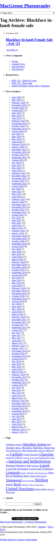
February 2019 (18, 288)
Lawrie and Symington (41, 468)
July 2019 (16, 278)
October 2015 (18, 380)
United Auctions (20, 488)
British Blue (32, 450)
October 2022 (18, 181)
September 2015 (19, 382)
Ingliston (35, 466)
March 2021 (17, 228)
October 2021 (18, 210)
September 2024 (19, 128)
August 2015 (18, 385)
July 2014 (16, 416)
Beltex (19, 448)
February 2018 (18, 317)
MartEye (24, 473)
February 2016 (18, 374)
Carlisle (16, 454)
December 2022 (19, 176)
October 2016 (18, 353)
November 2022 (19, 178)
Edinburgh (10, 458)
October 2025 (18, 108)
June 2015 (16, 390)
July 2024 (16, 134)
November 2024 (19, 123)
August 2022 (18, 186)
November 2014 (19, 406)
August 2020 (18, 246)
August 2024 (18, 131)
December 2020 (19, 236)
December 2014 (19, 403)
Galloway (19, 458)
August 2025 (18, 110)
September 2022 (19, 183)
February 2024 (18, 144)
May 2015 (16, 393)
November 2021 (19, 207)
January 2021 (18, 233)
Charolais (46, 454)
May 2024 (16, 139)
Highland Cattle (23, 465)
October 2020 (18, 241)
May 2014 (16, 421)
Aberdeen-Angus (14, 444)
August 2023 (18, 160)
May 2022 (16, 194)
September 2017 (19, 327)
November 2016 (19, 351)
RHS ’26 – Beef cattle (22, 83)
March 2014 (17, 427)
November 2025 (19, 105)
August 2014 (18, 414)
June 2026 (16, 97)
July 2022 (16, 189)
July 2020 (16, 249)
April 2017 (17, 340)
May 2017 (16, 338)
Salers (32, 476)
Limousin (13, 472)
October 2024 (18, 126)
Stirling (41, 479)
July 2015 (16, 387)
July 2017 (16, 332)
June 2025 (16, 113)
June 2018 (16, 306)
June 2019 (16, 280)
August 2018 (18, 301)
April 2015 (17, 395)
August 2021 (18, 215)
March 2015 (17, 398)
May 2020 (16, 254)
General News (18, 64)
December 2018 (19, 291)
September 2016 (19, 356)
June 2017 (16, 335)
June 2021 (16, 220)
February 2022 (18, 199)
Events (15, 61)
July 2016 (16, 361)
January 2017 (18, 348)
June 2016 (16, 364)
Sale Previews (18, 66)
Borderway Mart (18, 450)
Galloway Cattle (28, 458)
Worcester (10, 492)
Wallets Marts (40, 489)
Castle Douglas (31, 454)
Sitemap (42, 527)
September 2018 (19, 298)
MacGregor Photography (25, 5)
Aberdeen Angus (34, 444)
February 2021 (18, 230)
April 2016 (17, 369)
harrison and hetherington (30, 461)
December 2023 (19, 149)
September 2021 (19, 212)
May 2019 (16, 283)
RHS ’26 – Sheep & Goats (24, 80)
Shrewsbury (41, 476)
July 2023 (16, 162)
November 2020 (19, 238)
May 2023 (16, 168)
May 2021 (16, 223)
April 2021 (17, 225)
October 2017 (18, 325)
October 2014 (18, 408)
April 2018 (17, 312)
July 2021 (16, 217)
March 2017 (17, 343)
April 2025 (17, 118)
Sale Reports (17, 69)
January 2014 (18, 432)
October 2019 (18, 270)
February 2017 (18, 346)
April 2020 (17, 257)
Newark (30, 473)
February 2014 (18, 429)
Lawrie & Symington (17, 468)
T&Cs (50, 527)
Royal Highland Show (17, 475)
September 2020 (19, 244)
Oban (51, 472)
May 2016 (16, 366)
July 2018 (16, 304)
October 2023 (18, 155)
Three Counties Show (36, 485)
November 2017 (19, 322)
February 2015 (18, 400)
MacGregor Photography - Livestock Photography (23, 522)
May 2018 (16, 309)
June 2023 (16, 165)
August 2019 (18, 275)
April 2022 (17, 196)
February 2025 (18, 121)
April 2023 (17, 170)
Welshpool (50, 489)
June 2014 (16, 419)
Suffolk (9, 484)
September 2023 (19, 157)
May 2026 (16, 100)
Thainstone (25, 485)
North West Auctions (41, 473)
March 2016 (17, 372)
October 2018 (18, 296)
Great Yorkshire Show (42, 458)
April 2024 (17, 142)
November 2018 (19, 293)
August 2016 (18, 359)
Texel (17, 484)
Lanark (45, 465)
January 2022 (18, 202)
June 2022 (16, 191)
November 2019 (19, 267)
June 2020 (16, 251)
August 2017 (18, 330)
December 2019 (19, 264)
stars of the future (28, 481)
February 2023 (18, 173)
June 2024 (16, 136)
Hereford (10, 465)
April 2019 (17, 285)
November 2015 (19, 377)
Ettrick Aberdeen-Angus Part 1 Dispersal (31, 86)
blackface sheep (41, 447)
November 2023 (19, 152)
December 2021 (19, 204)
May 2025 (16, 115)
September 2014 (19, 411)
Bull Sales (41, 451)
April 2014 (17, 424)
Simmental (14, 480)
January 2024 (18, 147)
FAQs (3, 529)
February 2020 (18, 262)
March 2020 (17, 259)
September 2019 (19, 272)
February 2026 (18, 102)
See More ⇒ (12, 50)
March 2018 (17, 314)
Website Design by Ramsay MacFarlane (18, 539)
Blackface (27, 447)
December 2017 (19, 319)
